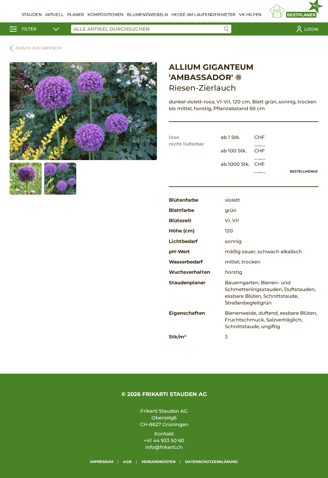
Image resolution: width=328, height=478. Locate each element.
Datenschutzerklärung (211, 461)
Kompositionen (105, 14)
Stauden (32, 14)
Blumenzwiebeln (147, 14)
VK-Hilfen (250, 14)
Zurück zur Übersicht (38, 48)
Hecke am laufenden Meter (203, 14)
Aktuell (54, 14)
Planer (75, 14)
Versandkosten (158, 461)
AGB (127, 461)
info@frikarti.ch (164, 447)
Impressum (101, 461)
